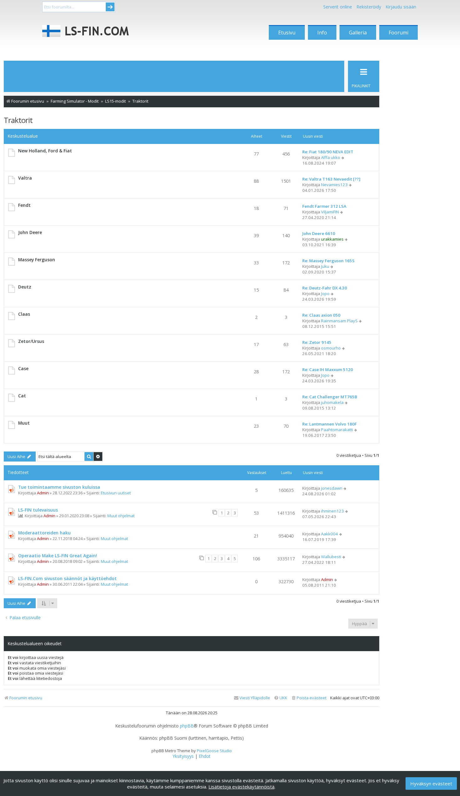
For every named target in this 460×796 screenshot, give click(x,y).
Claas (24, 314)
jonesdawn (331, 488)
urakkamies (332, 239)
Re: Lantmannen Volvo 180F (329, 424)
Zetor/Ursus (31, 341)
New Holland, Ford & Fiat (45, 151)
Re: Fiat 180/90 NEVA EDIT (327, 152)
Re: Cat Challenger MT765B (329, 397)
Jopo (325, 293)
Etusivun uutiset (116, 493)
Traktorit (18, 120)
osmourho (331, 348)
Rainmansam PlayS (339, 321)
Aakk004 (329, 534)
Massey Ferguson (36, 260)
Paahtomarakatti (337, 429)
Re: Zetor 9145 (316, 342)
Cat (22, 396)
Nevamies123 (334, 184)
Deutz (24, 287)
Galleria (358, 32)
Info (322, 32)
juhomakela (332, 402)
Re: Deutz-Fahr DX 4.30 (324, 288)
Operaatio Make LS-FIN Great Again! (57, 556)
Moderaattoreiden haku (44, 533)
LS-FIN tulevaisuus (38, 510)
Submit (110, 7)
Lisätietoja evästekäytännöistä (241, 786)
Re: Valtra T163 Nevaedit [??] (331, 179)
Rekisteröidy (368, 7)
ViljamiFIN (330, 212)
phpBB (187, 726)
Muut (24, 423)
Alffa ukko (330, 157)
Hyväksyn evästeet (431, 783)
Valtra (25, 178)
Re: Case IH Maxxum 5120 (327, 369)
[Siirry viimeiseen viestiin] (345, 488)
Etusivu (286, 32)
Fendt (24, 205)
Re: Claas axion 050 (321, 315)
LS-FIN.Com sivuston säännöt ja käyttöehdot (67, 578)
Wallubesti (331, 556)
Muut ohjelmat (121, 515)
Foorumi (398, 32)
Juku (325, 266)
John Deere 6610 (318, 233)
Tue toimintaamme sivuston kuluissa (59, 487)
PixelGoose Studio (214, 750)
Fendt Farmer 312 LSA (324, 206)
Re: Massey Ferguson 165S (328, 260)
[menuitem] (308, 697)
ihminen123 (332, 511)
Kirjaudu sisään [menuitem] (401, 7)
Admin (43, 493)
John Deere (30, 232)
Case (23, 368)
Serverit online (337, 7)
